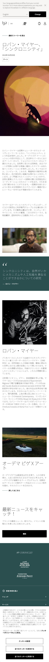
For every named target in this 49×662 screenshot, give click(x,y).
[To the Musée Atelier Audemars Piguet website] (24, 564)
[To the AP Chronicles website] (25, 552)
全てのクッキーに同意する (24, 656)
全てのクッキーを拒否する (24, 649)
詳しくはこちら (14, 490)
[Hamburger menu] (11, 23)
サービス (5, 604)
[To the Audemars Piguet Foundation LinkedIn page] (24, 576)
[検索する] (39, 23)
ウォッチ (5, 597)
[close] (45, 5)
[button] (39, 23)
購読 (24, 534)
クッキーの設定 (24, 641)
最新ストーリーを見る (17, 35)
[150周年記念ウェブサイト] (4, 23)
